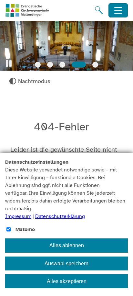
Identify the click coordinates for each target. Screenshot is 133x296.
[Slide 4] (79, 65)
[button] (8, 63)
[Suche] (99, 10)
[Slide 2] (50, 65)
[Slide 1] (38, 65)
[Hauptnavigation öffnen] (118, 10)
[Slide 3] (62, 65)
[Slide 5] (95, 65)
